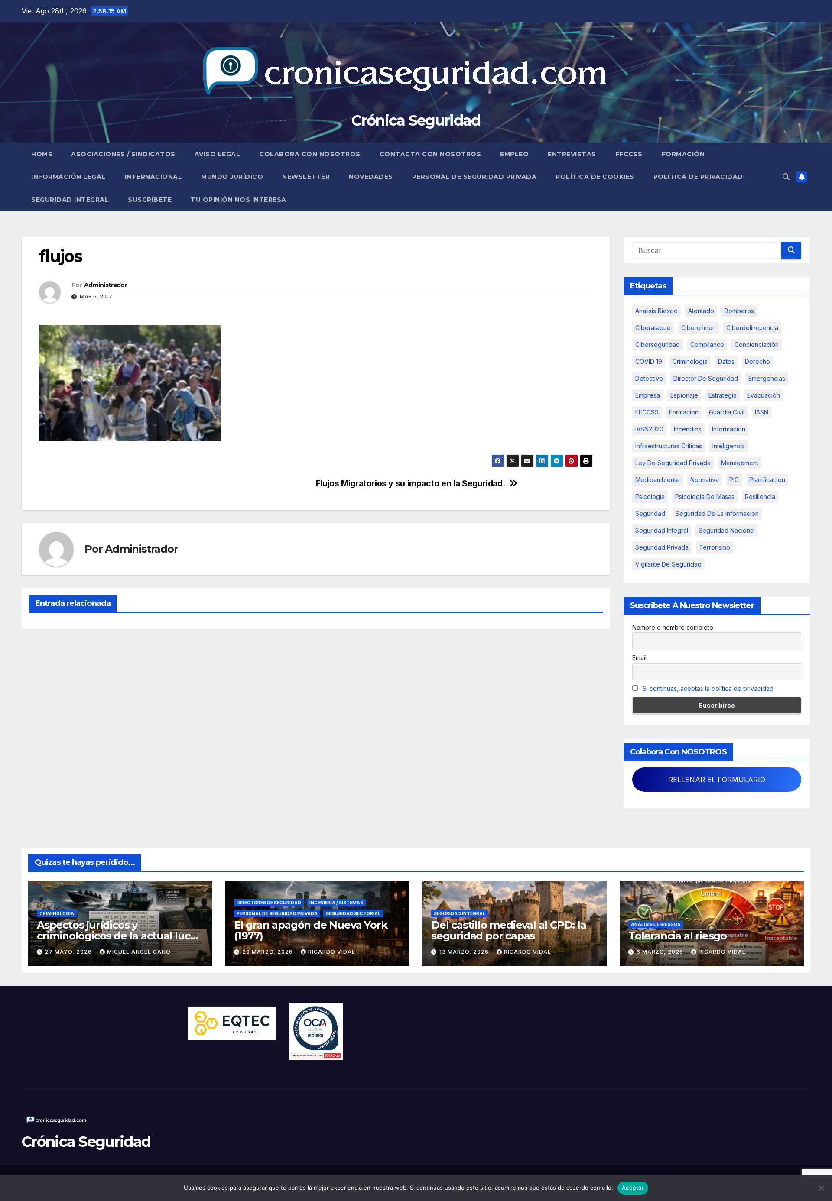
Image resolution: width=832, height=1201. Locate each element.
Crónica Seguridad (415, 120)
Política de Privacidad (698, 177)
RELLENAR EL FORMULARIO (716, 779)
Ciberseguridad (657, 344)
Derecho (757, 361)
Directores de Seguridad (269, 902)
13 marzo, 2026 (465, 951)
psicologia (650, 496)
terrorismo (714, 547)
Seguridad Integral (70, 200)
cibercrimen (698, 327)
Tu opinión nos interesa (238, 200)
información (728, 429)
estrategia (722, 395)
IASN (761, 412)
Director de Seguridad (705, 378)
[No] (821, 1188)
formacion (684, 412)
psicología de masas (704, 496)
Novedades (371, 177)
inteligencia (728, 446)
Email (639, 657)
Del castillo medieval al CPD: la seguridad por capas (508, 930)
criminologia (690, 361)
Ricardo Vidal (331, 951)
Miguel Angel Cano (139, 951)
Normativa (704, 479)
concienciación (756, 344)
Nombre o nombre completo (672, 627)
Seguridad (650, 513)
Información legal (68, 177)
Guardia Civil (726, 412)
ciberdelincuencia (752, 327)
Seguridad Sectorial (353, 913)
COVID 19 (648, 361)
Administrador (105, 285)
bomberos (739, 310)
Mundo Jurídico (232, 177)
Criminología (56, 913)
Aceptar (633, 1187)
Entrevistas (572, 154)
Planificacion (767, 479)
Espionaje (684, 395)
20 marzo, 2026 (268, 951)
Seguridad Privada (662, 547)
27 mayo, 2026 (69, 951)
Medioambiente (657, 479)
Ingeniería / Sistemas (336, 902)
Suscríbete (150, 200)
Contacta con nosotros (430, 154)
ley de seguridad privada (673, 462)
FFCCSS (629, 154)
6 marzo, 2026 (661, 951)
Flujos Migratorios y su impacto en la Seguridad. (410, 484)
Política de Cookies (595, 177)
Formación (683, 154)
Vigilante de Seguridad (668, 564)
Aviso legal (217, 154)
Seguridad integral (661, 530)
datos (726, 361)
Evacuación (763, 395)
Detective (649, 378)
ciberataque (653, 327)
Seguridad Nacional (727, 530)
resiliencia (760, 496)
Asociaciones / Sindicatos (123, 154)
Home (41, 154)
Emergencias (766, 378)
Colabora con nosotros (310, 154)
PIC (734, 479)
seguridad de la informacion (717, 513)
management (739, 462)
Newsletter (306, 177)
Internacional (153, 177)
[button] (786, 176)
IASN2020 (649, 429)
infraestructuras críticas (668, 446)
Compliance (707, 344)
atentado (701, 310)
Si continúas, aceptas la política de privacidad (708, 688)
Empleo (514, 154)
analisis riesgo (656, 310)
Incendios (688, 429)
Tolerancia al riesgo (677, 935)
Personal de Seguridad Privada (474, 177)
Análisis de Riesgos (655, 924)
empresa (647, 395)
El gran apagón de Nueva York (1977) (310, 930)
